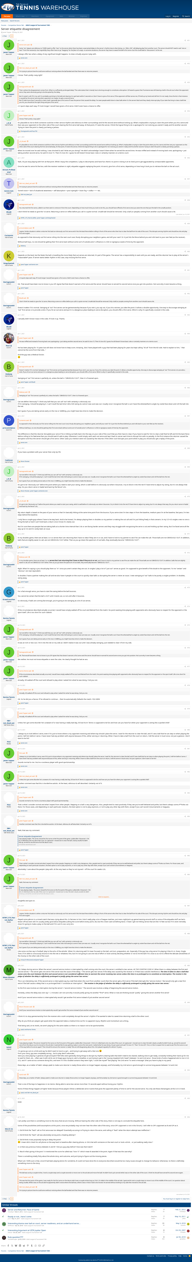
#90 (188, 1002)
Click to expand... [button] (103, 897)
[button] (27, 16)
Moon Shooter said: (25, 1007)
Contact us (150, 1256)
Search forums (14, 21)
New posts (4, 21)
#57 (188, 179)
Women (72, 16)
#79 (188, 709)
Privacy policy (172, 1256)
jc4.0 (9, 1219)
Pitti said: (22, 753)
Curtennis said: (24, 420)
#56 (188, 158)
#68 (188, 448)
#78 (188, 685)
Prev (5, 36)
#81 (188, 749)
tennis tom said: (24, 45)
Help (179, 1256)
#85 (188, 856)
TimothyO (11, 1212)
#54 (188, 111)
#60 (188, 251)
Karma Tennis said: (25, 671)
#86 (188, 874)
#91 (188, 1035)
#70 (188, 496)
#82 (188, 772)
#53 (188, 82)
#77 (188, 666)
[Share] (185, 40)
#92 (188, 1070)
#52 (188, 63)
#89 (188, 965)
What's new (20, 16)
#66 (188, 388)
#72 (188, 553)
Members (35, 16)
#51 (188, 40)
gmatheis (183, 1239)
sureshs (183, 1225)
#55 (188, 137)
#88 (188, 934)
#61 (188, 270)
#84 (188, 816)
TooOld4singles (12, 1239)
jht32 (184, 1218)
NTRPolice (11, 1226)
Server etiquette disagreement (30, 836)
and (29, 131)
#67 (188, 416)
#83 (188, 793)
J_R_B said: (22, 141)
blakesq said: (23, 392)
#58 (188, 200)
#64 (188, 334)
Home (185, 1256)
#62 (188, 294)
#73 (188, 587)
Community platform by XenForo (96, 1260)
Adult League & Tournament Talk (34, 1212)
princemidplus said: (25, 228)
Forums (7, 16)
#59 (188, 224)
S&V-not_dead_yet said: (27, 68)
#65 (188, 362)
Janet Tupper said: (25, 115)
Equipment (50, 16)
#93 (188, 1098)
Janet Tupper (7, 32)
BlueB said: (22, 298)
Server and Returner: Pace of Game (23, 1209)
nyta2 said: (22, 1075)
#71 (188, 534)
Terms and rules (161, 1256)
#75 (188, 625)
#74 (188, 606)
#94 (188, 1117)
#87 (188, 906)
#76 (188, 648)
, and (38, 218)
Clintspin (183, 1232)
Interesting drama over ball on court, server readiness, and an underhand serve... (44, 1223)
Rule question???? (15, 1237)
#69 (188, 467)
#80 (188, 730)
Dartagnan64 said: (25, 87)
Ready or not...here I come (19, 1216)
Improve (83, 16)
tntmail (10, 1232)
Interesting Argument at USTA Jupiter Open (27, 1230)
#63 (188, 315)
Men (61, 16)
